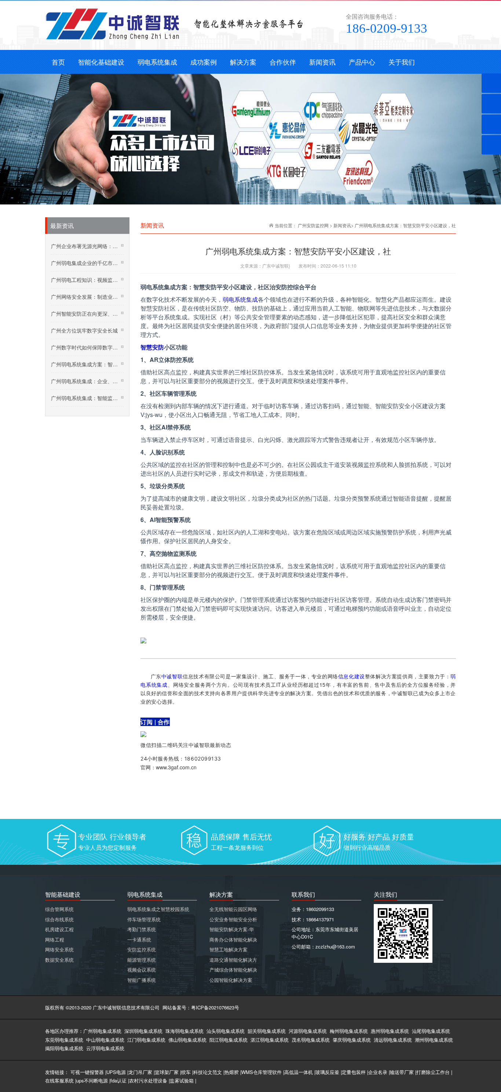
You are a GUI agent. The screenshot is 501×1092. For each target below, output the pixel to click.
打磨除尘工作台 (433, 1072)
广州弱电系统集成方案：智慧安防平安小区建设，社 (87, 364)
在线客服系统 (59, 1080)
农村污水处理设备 (148, 1080)
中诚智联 (172, 676)
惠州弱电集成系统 (390, 1030)
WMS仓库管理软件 (261, 1072)
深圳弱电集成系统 (143, 1030)
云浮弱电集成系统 (105, 1048)
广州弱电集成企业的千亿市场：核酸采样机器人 (87, 262)
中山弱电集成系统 (105, 1039)
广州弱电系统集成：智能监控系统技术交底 (87, 398)
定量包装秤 (354, 1072)
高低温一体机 (298, 1072)
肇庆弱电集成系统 (352, 1039)
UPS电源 (116, 1072)
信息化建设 (351, 676)
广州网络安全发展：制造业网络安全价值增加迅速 (87, 296)
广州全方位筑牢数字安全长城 (84, 330)
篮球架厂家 (167, 1072)
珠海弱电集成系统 (184, 1030)
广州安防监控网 (313, 225)
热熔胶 (231, 1072)
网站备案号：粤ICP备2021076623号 (200, 1007)
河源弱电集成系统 (308, 1030)
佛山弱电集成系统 (187, 1039)
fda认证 (118, 1080)
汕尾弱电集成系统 (431, 1030)
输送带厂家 (402, 1072)
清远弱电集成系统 (393, 1039)
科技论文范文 (207, 1072)
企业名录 (377, 1072)
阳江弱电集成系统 (228, 1039)
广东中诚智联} (276, 265)
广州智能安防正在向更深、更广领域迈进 (87, 313)
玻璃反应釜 (327, 1072)
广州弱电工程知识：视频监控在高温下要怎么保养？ (87, 279)
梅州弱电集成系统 (349, 1030)
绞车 (186, 1072)
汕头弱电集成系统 (225, 1030)
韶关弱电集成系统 (267, 1030)
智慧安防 (152, 347)
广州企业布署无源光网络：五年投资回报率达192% (87, 246)
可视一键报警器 (87, 1072)
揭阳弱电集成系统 (64, 1048)
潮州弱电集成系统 (434, 1039)
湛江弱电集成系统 (270, 1039)
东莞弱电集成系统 (64, 1039)
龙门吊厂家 (140, 1072)
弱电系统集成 (240, 299)
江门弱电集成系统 (146, 1039)
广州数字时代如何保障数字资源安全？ (87, 347)
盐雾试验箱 (182, 1080)
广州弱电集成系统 (102, 1030)
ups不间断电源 (92, 1080)
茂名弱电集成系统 (311, 1039)
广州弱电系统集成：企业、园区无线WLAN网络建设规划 (87, 381)
